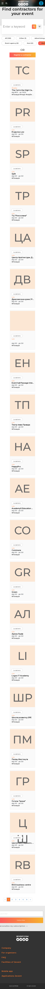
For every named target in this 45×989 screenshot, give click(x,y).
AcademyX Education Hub (23, 508)
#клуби (29, 95)
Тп (22, 405)
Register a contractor (22, 55)
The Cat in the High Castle (23, 90)
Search (34, 26)
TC (22, 70)
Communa (16, 550)
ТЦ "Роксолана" (19, 216)
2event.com (12, 985)
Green (14, 592)
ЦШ (22, 824)
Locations (16, 85)
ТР (22, 196)
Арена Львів (17, 634)
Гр (22, 781)
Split (14, 174)
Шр (22, 697)
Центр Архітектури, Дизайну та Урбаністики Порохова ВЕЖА (23, 257)
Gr (22, 572)
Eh (22, 363)
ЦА (22, 237)
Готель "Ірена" (19, 801)
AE (22, 488)
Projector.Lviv (18, 132)
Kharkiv (14, 88)
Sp (22, 154)
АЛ (22, 614)
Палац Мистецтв (20, 759)
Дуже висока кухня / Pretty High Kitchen (23, 299)
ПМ (22, 739)
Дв (22, 279)
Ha (22, 446)
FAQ (4, 957)
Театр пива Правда (21, 425)
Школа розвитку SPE (21, 717)
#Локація (16, 95)
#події (22, 95)
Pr (22, 112)
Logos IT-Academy (20, 676)
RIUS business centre (21, 885)
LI (22, 656)
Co (22, 530)
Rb (23, 865)
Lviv (13, 130)
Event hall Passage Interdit (23, 383)
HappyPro (16, 467)
